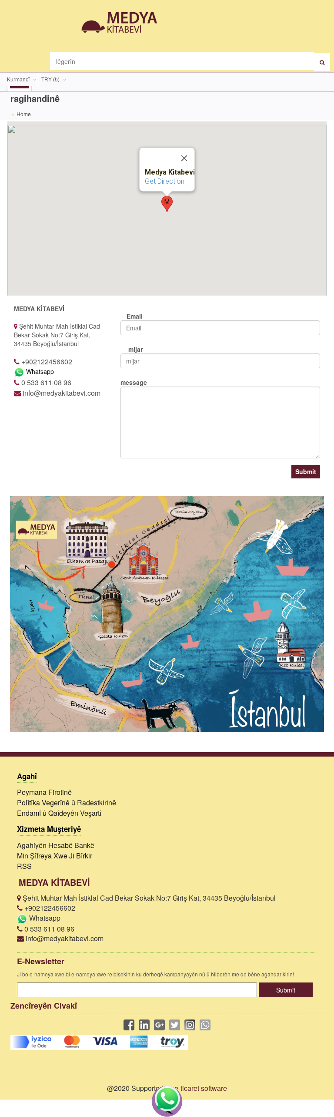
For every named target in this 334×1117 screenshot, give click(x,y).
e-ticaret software (200, 1088)
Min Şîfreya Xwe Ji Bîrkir (54, 856)
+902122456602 (49, 908)
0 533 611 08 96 (48, 929)
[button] (167, 203)
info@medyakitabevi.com (64, 938)
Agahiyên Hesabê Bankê (55, 845)
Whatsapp (39, 371)
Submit (305, 471)
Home (24, 114)
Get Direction (164, 181)
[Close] (184, 158)
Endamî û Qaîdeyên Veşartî (59, 813)
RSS (24, 866)
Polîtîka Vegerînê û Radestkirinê (66, 802)
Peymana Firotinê (44, 792)
